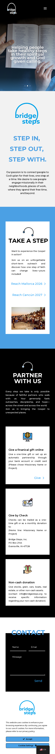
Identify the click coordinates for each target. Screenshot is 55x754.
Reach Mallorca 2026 (26, 284)
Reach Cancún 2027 (27, 295)
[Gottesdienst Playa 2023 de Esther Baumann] (28, 329)
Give (37, 478)
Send (38, 681)
